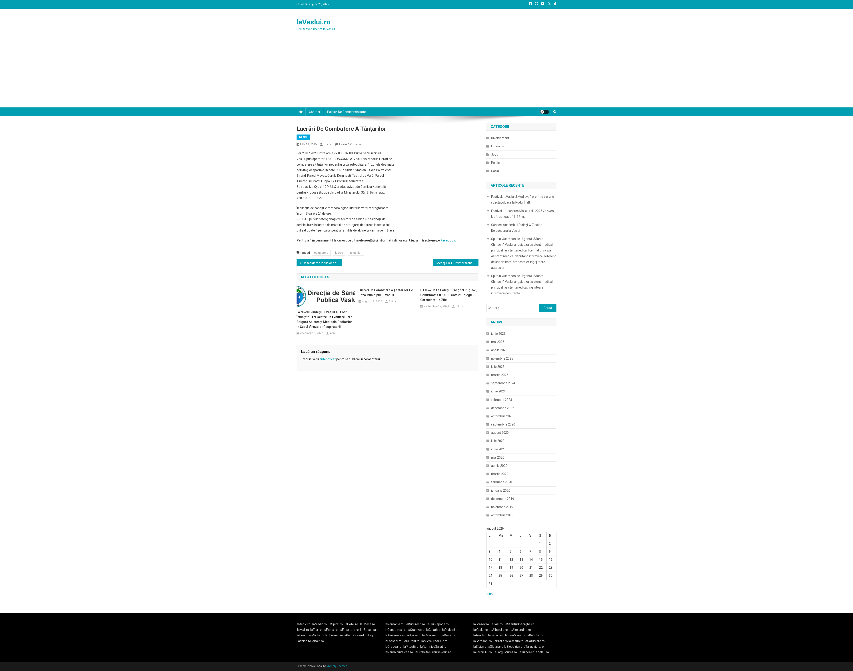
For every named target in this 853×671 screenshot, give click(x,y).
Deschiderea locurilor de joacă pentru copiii (322, 263)
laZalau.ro (542, 652)
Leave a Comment (351, 144)
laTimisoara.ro (395, 635)
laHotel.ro (351, 624)
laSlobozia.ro (513, 646)
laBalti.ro (318, 641)
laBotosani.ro (482, 641)
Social (303, 137)
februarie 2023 (501, 400)
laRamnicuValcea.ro (399, 652)
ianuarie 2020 (500, 490)
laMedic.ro (319, 624)
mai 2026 (497, 342)
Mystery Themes (337, 666)
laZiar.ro (316, 629)
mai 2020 (497, 457)
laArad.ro (479, 635)
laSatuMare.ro (535, 641)
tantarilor (355, 252)
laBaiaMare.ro (515, 635)
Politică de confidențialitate (346, 112)
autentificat (327, 359)
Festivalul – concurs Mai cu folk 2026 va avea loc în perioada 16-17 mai (522, 213)
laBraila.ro (501, 641)
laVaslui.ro (314, 22)
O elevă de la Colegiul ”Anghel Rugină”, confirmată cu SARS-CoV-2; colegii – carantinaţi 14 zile (448, 295)
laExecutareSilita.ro (310, 635)
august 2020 (500, 432)
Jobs (494, 154)
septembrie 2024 (503, 383)
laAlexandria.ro (520, 629)
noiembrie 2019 (502, 507)
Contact (314, 112)
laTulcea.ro (527, 652)
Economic (498, 146)
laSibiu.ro (479, 646)
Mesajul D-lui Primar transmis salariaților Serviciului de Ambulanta (457, 263)
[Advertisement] (426, 74)
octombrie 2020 (502, 416)
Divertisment (500, 138)
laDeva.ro (448, 635)
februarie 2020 (501, 482)
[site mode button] (544, 112)
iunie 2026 (498, 333)
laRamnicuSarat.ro (433, 646)
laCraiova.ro (416, 629)
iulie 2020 (497, 441)
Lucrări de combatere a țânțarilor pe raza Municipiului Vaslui (386, 292)
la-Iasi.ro (497, 624)
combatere (321, 252)
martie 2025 (499, 375)
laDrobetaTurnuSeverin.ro (433, 652)
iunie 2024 (498, 391)
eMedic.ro (303, 624)
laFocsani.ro (393, 641)
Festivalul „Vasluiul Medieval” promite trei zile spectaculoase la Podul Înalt (522, 199)
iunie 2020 (498, 449)
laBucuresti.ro (415, 624)
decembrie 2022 (502, 408)
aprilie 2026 (499, 350)
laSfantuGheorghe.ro (519, 624)
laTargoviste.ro (533, 646)
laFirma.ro (331, 629)
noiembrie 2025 (502, 358)
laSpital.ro (336, 624)
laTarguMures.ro (505, 652)
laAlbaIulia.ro (499, 629)
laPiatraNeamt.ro (356, 635)
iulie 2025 (497, 366)
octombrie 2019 (502, 515)
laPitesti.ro (410, 646)
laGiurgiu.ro (412, 641)
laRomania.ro (394, 624)
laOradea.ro (393, 646)
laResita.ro (515, 641)
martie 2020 (499, 474)
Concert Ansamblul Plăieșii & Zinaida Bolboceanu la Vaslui (516, 227)
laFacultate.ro (349, 629)
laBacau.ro (495, 635)
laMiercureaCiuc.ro (434, 641)
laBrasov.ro (481, 624)
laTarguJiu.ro (483, 652)
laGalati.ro (433, 629)
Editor (328, 144)
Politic (495, 162)
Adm (333, 333)
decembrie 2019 (502, 499)
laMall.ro (303, 629)
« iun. (489, 594)
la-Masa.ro (367, 624)
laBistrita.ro (535, 635)
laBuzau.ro (414, 635)
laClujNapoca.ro (438, 624)
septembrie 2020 (503, 424)
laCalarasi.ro (431, 635)
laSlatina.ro (495, 646)
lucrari (339, 252)
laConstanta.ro (395, 629)
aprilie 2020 (499, 465)
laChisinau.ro (334, 635)
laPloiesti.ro (450, 629)
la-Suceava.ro (369, 629)
